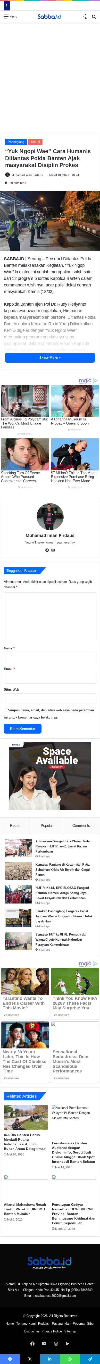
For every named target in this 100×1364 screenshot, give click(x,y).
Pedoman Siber (83, 1323)
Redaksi (44, 1323)
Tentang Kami (26, 1323)
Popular (47, 825)
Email (9, 669)
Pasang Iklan (61, 1323)
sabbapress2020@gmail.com (55, 1295)
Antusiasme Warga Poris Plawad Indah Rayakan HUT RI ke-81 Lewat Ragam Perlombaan (63, 846)
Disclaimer (31, 1331)
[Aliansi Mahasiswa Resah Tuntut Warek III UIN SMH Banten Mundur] (26, 1187)
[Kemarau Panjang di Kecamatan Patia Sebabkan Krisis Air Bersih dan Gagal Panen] (18, 871)
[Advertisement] (50, 77)
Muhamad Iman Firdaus (27, 175)
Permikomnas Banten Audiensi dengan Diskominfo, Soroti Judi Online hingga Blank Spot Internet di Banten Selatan (73, 1152)
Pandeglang (16, 142)
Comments (81, 825)
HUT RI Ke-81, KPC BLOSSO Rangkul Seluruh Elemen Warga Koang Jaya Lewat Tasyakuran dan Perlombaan (62, 893)
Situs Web (11, 689)
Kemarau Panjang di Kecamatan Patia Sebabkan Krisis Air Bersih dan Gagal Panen (62, 870)
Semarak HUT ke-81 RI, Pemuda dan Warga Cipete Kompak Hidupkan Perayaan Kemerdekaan (61, 939)
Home (10, 1323)
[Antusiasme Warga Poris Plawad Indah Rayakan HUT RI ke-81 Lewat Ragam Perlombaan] (18, 848)
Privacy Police (52, 1331)
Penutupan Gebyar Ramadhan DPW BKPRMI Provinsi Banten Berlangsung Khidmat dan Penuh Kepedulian (73, 1214)
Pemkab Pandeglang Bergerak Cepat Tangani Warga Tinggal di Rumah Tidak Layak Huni (63, 916)
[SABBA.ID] (50, 16)
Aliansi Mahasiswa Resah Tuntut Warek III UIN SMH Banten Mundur (25, 1209)
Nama (9, 648)
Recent (15, 825)
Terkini (35, 142)
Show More (49, 358)
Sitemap (70, 1331)
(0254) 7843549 (81, 1290)
